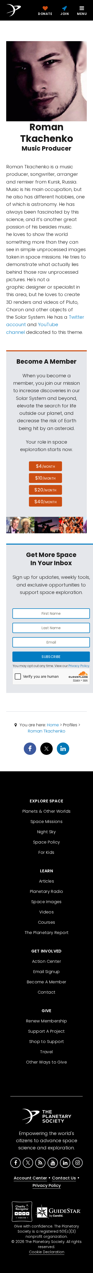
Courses (46, 922)
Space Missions (46, 822)
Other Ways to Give (46, 1062)
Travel (46, 1052)
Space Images (46, 902)
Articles (46, 881)
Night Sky (46, 832)
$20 (45, 490)
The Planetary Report (47, 933)
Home (53, 725)
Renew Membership (46, 1021)
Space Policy (46, 842)
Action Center (46, 961)
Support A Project (46, 1031)
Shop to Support (46, 1042)
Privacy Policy (78, 666)
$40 (45, 501)
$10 (45, 478)
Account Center (30, 1178)
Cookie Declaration (46, 1251)
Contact (47, 992)
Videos (46, 912)
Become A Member (46, 982)
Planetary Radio (46, 891)
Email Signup (46, 972)
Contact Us (64, 1178)
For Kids (46, 852)
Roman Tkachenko (46, 731)
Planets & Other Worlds (46, 811)
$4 (45, 466)
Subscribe (51, 656)
